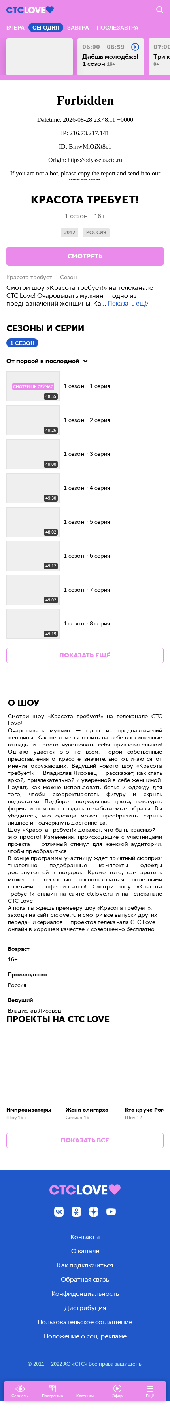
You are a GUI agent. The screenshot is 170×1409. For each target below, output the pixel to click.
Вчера (15, 27)
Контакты (85, 1237)
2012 (69, 233)
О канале (85, 1251)
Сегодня (45, 27)
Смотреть (85, 256)
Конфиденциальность (85, 1294)
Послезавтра (117, 27)
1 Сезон (22, 343)
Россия (96, 233)
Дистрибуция (85, 1308)
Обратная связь (85, 1279)
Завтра (78, 27)
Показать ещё (128, 303)
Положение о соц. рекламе (85, 1336)
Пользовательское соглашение (85, 1322)
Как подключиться (85, 1265)
